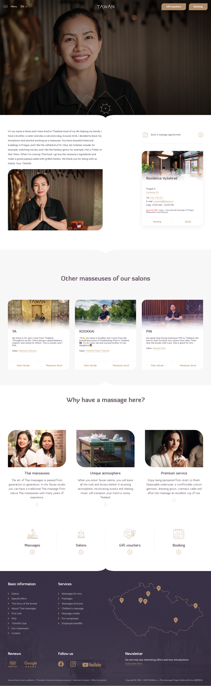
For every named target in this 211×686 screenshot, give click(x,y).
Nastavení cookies (81, 680)
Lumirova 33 (152, 192)
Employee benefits (72, 623)
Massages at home (72, 603)
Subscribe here (133, 663)
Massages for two (72, 593)
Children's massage (73, 608)
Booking (198, 7)
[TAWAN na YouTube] (91, 665)
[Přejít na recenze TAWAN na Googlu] (30, 664)
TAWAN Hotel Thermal (97, 350)
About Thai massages (23, 608)
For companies (70, 618)
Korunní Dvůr (159, 348)
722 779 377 (156, 197)
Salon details (23, 365)
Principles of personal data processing (53, 680)
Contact (15, 633)
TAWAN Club (19, 623)
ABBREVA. (198, 680)
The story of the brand (24, 603)
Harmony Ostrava (28, 350)
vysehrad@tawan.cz (163, 201)
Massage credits (71, 613)
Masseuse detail (54, 365)
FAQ (13, 618)
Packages (67, 598)
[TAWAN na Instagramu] (73, 664)
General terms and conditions (21, 680)
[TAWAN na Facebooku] (61, 664)
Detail (188, 222)
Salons (15, 593)
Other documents (98, 680)
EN (22, 6)
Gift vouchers (173, 7)
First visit (16, 613)
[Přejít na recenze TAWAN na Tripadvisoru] (13, 664)
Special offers (19, 598)
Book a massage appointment (165, 135)
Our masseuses (20, 628)
